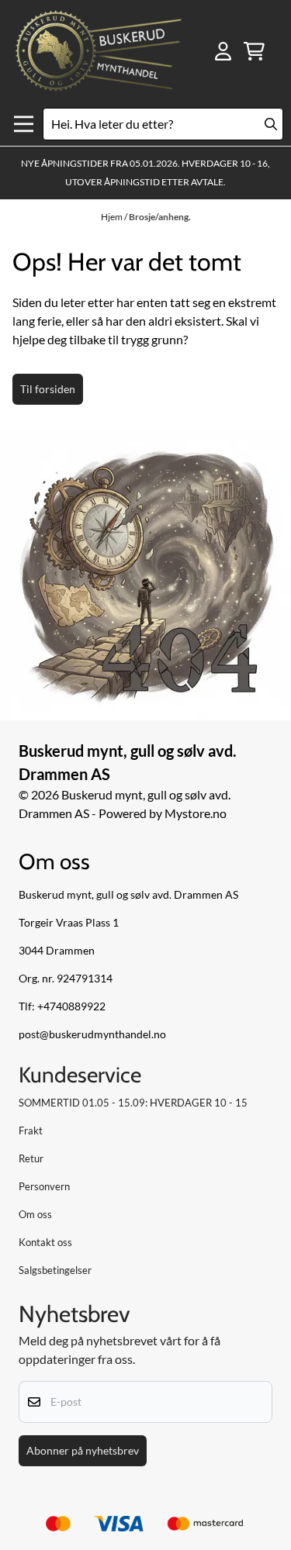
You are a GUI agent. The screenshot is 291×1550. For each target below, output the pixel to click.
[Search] (271, 124)
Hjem (112, 217)
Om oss (35, 1214)
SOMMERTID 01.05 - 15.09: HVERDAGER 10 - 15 (133, 1102)
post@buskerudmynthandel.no (92, 1034)
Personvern (44, 1186)
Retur (31, 1158)
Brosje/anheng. (160, 217)
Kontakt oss (45, 1242)
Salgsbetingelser (55, 1270)
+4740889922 (71, 1006)
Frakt (31, 1130)
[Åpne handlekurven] (254, 51)
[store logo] (98, 51)
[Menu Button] (24, 124)
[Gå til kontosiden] (223, 51)
